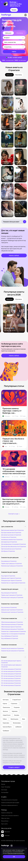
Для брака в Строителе (8, 551)
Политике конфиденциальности (16, 853)
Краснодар (4, 789)
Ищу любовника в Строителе (9, 638)
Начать (14, 10)
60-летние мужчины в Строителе (11, 685)
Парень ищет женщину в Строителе (11, 595)
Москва (3, 784)
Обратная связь (5, 818)
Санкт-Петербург (5, 787)
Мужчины (19, 33)
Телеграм (7, 835)
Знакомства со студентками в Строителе (13, 583)
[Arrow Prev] (11, 336)
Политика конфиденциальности (9, 805)
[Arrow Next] (16, 336)
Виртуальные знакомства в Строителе (12, 530)
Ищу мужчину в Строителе (9, 607)
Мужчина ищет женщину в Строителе (12, 597)
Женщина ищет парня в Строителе (11, 580)
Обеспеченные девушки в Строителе (12, 622)
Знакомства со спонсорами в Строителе (13, 634)
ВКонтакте (7, 831)
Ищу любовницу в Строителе (9, 636)
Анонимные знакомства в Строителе (11, 539)
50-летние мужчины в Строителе (11, 683)
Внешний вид (4, 821)
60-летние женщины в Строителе (11, 676)
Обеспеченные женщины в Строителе (12, 629)
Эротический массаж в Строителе (11, 549)
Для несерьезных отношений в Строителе (13, 544)
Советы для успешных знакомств (9, 815)
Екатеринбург (4, 792)
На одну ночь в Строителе (8, 537)
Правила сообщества (6, 812)
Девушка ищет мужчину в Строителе (12, 610)
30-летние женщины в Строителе (11, 669)
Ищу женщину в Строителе (9, 593)
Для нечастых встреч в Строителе (11, 535)
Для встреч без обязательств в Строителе (13, 546)
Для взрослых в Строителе (9, 542)
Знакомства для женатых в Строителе (12, 648)
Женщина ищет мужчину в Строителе (12, 612)
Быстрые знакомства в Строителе (11, 532)
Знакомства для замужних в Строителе (12, 651)
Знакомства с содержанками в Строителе (13, 631)
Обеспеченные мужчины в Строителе (12, 624)
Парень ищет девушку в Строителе (11, 563)
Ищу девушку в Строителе (8, 561)
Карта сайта (4, 824)
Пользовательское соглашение (9, 800)
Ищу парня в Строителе (8, 576)
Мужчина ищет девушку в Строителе (12, 566)
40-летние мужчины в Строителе (11, 681)
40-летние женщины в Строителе (11, 671)
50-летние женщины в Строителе (11, 674)
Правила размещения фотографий (10, 802)
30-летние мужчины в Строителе (11, 678)
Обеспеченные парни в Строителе (11, 627)
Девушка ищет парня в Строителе (11, 578)
